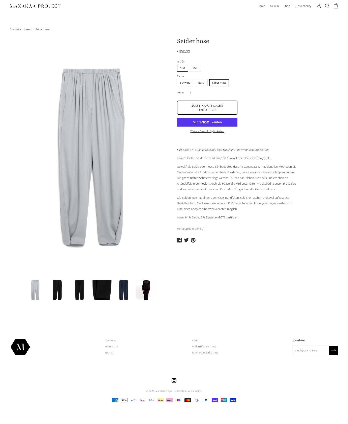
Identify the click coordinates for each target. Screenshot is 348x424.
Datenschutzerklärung (205, 352)
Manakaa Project (164, 391)
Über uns (110, 340)
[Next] (161, 157)
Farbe (180, 76)
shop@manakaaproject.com (251, 150)
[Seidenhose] (35, 290)
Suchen (109, 352)
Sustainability (303, 6)
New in (274, 6)
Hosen (28, 29)
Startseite (15, 29)
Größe (180, 61)
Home (261, 6)
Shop (287, 6)
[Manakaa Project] (35, 6)
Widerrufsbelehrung (204, 346)
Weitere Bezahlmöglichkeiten (207, 131)
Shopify (197, 391)
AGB (194, 340)
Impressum (111, 346)
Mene (180, 92)
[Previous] (20, 157)
